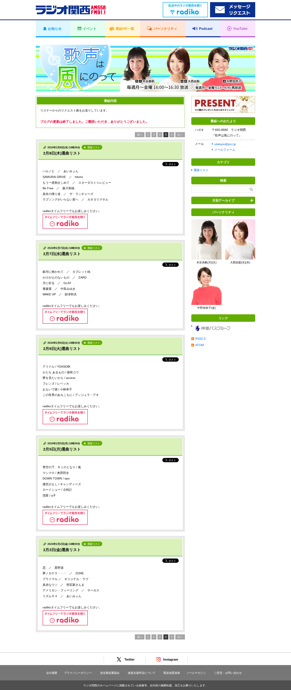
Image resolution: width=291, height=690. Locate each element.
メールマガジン (196, 672)
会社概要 (51, 672)
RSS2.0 (200, 338)
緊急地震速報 (171, 672)
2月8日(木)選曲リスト (62, 153)
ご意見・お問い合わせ (228, 672)
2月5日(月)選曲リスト (62, 449)
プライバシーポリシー (78, 672)
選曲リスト (201, 170)
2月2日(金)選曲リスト (62, 550)
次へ (180, 134)
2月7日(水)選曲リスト (62, 254)
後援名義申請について (142, 672)
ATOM (199, 345)
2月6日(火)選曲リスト (62, 348)
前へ (139, 134)
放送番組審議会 (110, 672)
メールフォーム (224, 149)
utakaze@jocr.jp (225, 144)
